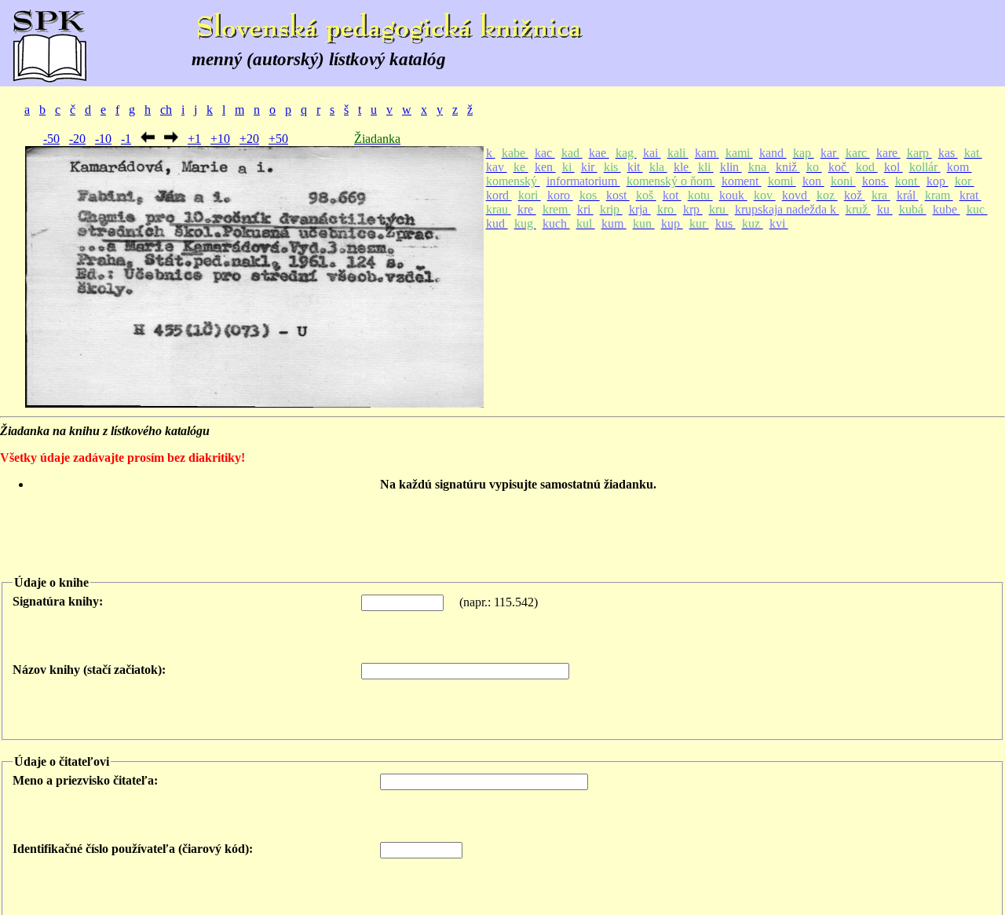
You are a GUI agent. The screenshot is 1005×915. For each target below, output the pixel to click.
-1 (126, 138)
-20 (77, 138)
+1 (194, 138)
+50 (278, 138)
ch (166, 109)
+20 (249, 138)
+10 (220, 138)
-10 (103, 138)
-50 (51, 138)
